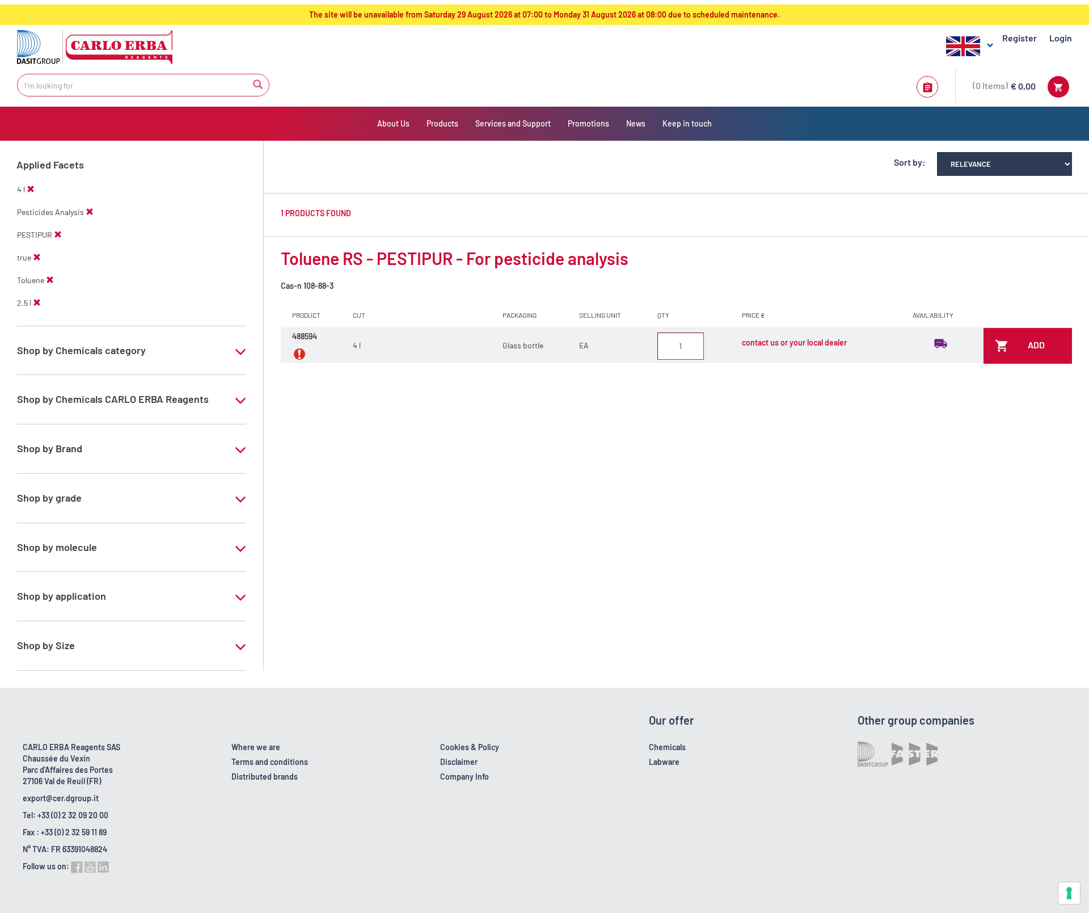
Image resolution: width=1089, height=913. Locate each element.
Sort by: (910, 162)
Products (442, 123)
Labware (664, 762)
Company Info (464, 776)
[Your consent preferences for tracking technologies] (1069, 893)
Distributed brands (264, 776)
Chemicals (667, 747)
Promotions (588, 123)
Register (1019, 37)
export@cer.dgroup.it (61, 798)
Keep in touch (687, 123)
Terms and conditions (269, 762)
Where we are (255, 747)
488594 (304, 336)
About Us (393, 123)
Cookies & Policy (469, 747)
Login (1060, 37)
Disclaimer (459, 762)
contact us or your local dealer (794, 342)
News (635, 123)
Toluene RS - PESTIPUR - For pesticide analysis (454, 258)
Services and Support (513, 123)
